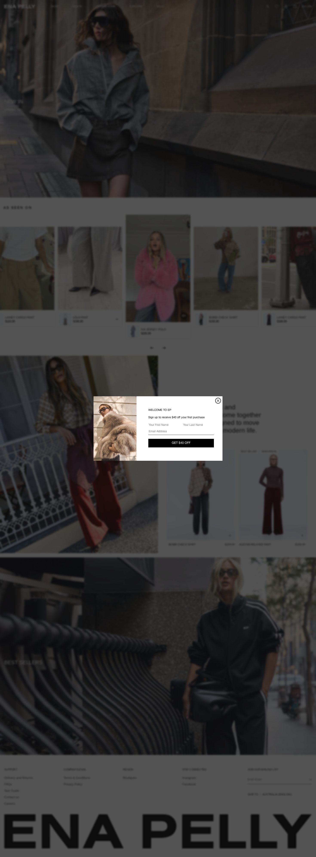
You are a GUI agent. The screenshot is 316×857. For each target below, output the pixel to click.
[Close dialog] (218, 400)
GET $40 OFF (181, 443)
